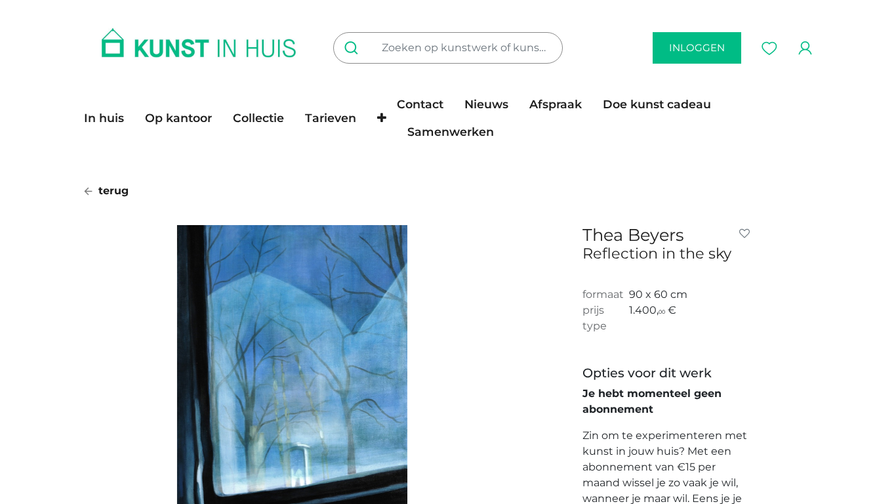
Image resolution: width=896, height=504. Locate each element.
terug (112, 190)
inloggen (697, 47)
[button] (382, 118)
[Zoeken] (354, 48)
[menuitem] (109, 118)
